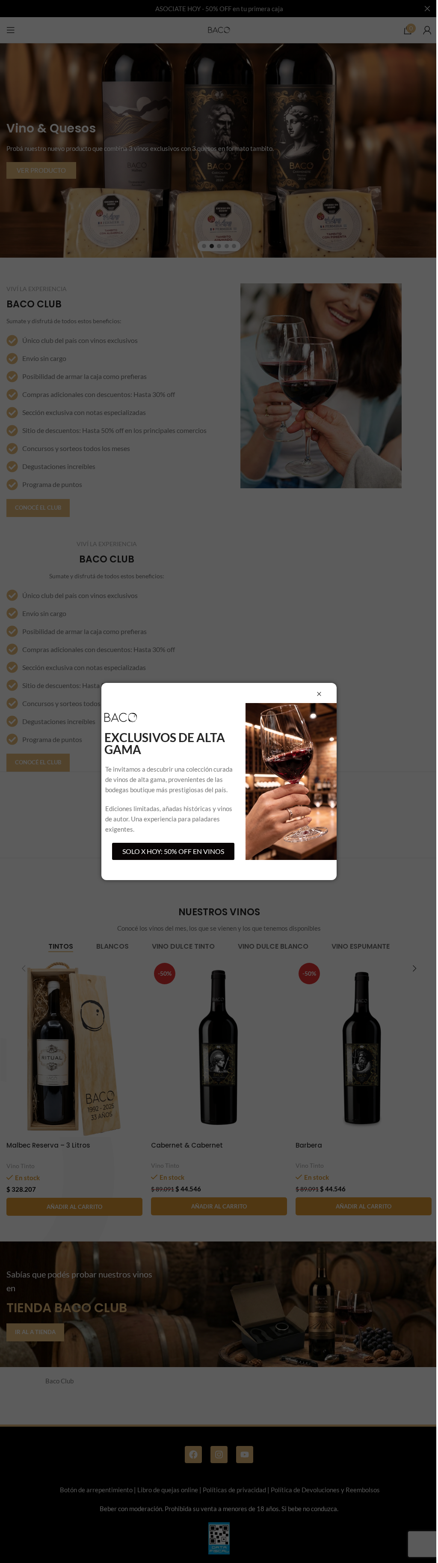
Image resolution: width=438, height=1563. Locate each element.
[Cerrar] (319, 694)
